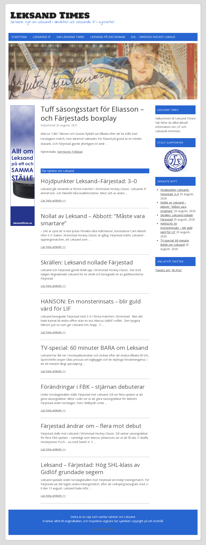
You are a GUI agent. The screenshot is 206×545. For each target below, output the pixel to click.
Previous (12, 70)
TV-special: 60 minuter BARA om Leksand (94, 347)
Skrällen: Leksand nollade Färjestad (87, 262)
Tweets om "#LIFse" (168, 270)
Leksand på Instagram (107, 37)
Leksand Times (50, 15)
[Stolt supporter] (175, 160)
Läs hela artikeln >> (53, 200)
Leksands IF (41, 37)
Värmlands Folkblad (69, 152)
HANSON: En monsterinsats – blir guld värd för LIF (91, 304)
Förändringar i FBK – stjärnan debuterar (93, 386)
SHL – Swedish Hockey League (153, 37)
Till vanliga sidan (103, 528)
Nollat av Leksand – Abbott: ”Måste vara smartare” (93, 219)
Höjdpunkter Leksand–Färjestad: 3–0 (89, 181)
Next (194, 70)
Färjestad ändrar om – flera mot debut (91, 426)
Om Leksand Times (70, 37)
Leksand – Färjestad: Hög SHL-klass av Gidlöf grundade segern (90, 468)
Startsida (19, 37)
